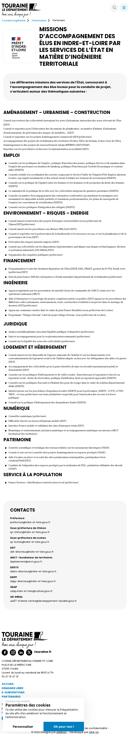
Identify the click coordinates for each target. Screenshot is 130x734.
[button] (124, 7)
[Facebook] (5, 652)
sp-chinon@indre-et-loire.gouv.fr (30, 532)
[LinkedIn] (21, 652)
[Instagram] (13, 652)
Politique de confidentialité (90, 728)
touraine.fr (43, 652)
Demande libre (12, 688)
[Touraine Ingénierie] (21, 10)
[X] (29, 652)
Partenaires (39, 20)
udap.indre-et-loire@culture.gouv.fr (31, 591)
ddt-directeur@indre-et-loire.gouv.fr (32, 551)
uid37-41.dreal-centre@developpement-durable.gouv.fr (43, 601)
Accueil (8, 684)
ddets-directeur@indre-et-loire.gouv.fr (33, 571)
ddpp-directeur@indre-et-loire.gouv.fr (33, 581)
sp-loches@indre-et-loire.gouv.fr (29, 542)
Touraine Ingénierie (14, 20)
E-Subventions (13, 692)
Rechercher (114, 8)
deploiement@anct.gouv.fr (26, 561)
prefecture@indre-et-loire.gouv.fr (30, 522)
